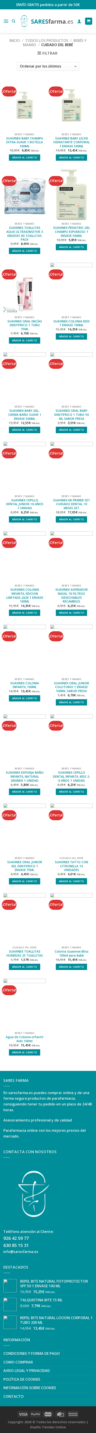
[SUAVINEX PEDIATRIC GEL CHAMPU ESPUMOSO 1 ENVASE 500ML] (71, 194)
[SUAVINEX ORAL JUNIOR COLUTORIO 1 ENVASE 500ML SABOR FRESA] (71, 650)
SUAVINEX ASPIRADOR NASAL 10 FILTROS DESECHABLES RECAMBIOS (71, 595)
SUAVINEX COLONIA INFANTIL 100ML (24, 685)
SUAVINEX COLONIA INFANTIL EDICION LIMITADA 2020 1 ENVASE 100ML (24, 595)
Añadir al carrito (24, 157)
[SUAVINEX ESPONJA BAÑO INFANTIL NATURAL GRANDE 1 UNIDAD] (24, 739)
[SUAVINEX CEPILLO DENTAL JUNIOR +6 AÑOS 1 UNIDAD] (24, 467)
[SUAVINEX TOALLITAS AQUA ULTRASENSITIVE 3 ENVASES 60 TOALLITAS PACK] (24, 194)
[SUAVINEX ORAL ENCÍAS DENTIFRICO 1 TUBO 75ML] (24, 288)
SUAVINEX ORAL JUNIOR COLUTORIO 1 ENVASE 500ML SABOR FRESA (71, 687)
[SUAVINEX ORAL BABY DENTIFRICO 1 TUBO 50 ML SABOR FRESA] (71, 377)
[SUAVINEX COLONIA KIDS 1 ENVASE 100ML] (71, 288)
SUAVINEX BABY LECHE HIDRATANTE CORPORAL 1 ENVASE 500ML (71, 142)
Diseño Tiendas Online (48, 1427)
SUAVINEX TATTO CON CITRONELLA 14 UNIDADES (71, 866)
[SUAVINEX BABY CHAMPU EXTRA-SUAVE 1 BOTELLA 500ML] (24, 105)
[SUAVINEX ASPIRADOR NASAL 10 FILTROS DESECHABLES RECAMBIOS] (71, 556)
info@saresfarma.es (20, 1251)
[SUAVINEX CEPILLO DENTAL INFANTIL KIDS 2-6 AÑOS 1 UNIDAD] (71, 739)
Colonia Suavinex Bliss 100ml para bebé (71, 953)
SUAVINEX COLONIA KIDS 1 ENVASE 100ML (71, 323)
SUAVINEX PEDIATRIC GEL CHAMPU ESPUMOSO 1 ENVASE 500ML (71, 232)
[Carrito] (88, 21)
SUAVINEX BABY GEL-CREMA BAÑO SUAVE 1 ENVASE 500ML (24, 414)
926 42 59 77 (16, 1238)
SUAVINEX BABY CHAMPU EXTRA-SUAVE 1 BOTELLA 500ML (24, 142)
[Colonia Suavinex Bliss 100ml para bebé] (71, 918)
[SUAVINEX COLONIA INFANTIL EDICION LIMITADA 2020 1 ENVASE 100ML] (24, 556)
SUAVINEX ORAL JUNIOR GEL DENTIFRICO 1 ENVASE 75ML (24, 866)
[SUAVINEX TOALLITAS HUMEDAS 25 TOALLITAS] (24, 918)
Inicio (14, 40)
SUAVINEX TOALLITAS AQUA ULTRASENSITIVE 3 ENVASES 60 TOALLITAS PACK (24, 234)
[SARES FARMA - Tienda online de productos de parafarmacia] (46, 21)
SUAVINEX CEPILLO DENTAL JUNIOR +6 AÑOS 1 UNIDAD (24, 504)
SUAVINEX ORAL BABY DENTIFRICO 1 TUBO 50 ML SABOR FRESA (71, 414)
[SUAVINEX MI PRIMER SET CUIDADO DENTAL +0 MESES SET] (71, 467)
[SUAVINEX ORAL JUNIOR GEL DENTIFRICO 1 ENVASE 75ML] (24, 829)
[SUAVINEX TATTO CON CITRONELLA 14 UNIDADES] (71, 829)
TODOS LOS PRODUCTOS (46, 40)
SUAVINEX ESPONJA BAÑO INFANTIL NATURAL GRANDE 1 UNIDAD (25, 776)
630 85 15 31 (16, 1245)
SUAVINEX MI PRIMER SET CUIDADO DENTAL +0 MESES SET (71, 504)
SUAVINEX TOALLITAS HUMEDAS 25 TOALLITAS (24, 953)
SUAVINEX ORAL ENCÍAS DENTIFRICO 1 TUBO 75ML (24, 325)
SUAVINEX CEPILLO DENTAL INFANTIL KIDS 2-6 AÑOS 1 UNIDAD (71, 776)
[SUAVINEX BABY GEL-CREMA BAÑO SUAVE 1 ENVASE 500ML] (24, 377)
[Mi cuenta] (79, 21)
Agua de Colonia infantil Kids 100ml (24, 1039)
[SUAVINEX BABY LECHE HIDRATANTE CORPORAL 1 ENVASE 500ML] (71, 105)
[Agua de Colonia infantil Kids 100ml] (24, 1004)
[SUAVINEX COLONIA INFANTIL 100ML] (24, 650)
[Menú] (6, 21)
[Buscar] (13, 21)
